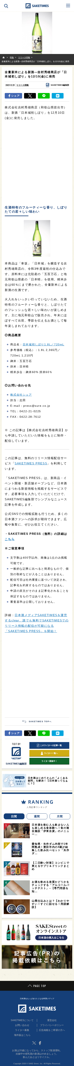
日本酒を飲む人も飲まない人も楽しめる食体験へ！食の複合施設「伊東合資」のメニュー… (50, 829)
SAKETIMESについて (22, 1020)
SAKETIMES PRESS (31, 463)
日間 (14, 816)
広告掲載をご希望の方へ (52, 1030)
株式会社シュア (21, 394)
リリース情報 (22, 85)
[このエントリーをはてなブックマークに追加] (58, 96)
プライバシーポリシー (52, 1025)
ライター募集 (22, 1030)
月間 (60, 816)
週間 (37, 816)
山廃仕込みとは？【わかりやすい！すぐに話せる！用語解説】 (50, 904)
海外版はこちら (22, 1035)
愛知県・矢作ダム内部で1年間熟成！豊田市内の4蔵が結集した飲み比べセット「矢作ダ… (50, 848)
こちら (10, 539)
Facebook (40, 1043)
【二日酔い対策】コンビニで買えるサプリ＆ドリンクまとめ (50, 866)
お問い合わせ (22, 1025)
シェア (15, 95)
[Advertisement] (37, 163)
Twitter (34, 1043)
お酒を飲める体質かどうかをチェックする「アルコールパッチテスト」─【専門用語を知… (50, 886)
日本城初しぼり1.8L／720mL (43, 344)
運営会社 (52, 1020)
